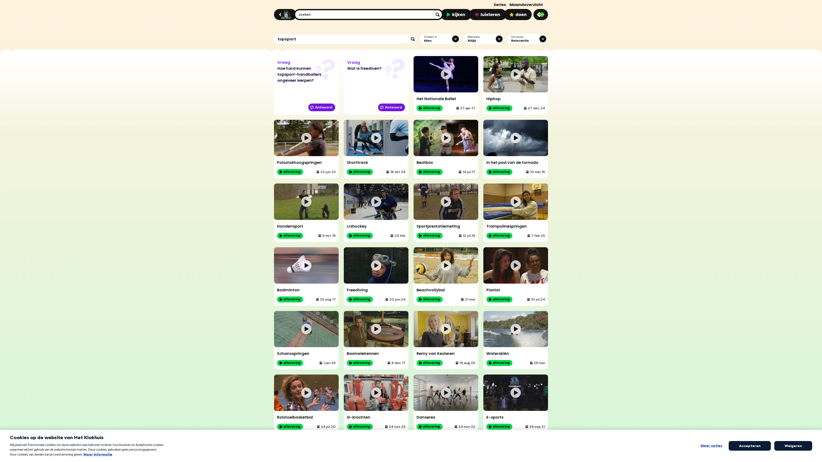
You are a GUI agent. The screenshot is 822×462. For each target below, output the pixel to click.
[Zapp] (540, 14)
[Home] (284, 14)
